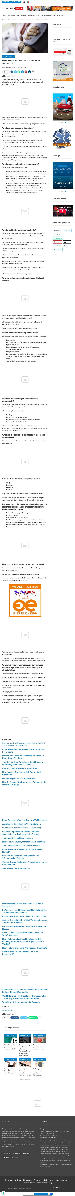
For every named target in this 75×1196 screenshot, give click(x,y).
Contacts (26, 1183)
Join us (67, 1180)
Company (52, 1180)
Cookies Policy (47, 1183)
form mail (53, 1137)
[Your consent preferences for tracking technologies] (3, 1192)
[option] (63, 176)
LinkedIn (26, 1153)
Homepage (8, 1180)
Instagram (17, 1153)
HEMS (38, 15)
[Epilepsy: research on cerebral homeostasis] (39, 1062)
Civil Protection (21, 15)
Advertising (60, 1180)
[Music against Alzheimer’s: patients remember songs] (25, 1062)
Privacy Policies (35, 1183)
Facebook (7, 1153)
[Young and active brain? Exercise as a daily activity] (10, 1062)
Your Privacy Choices (41, 1194)
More (61, 15)
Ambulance (11, 15)
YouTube (15, 1157)
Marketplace (63, 166)
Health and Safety (46, 15)
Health (8, 76)
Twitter (7, 1157)
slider (13, 76)
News (4, 15)
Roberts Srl (57, 1187)
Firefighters (31, 15)
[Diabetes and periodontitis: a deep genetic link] (10, 1038)
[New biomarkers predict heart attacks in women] (39, 1038)
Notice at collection (28, 1194)
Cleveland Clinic (7, 1010)
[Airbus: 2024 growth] (63, 175)
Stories (55, 15)
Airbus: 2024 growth (62, 183)
